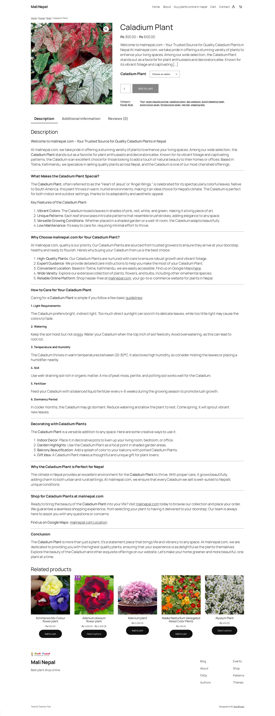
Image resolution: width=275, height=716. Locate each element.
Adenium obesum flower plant (94, 619)
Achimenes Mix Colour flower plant (50, 619)
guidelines (134, 297)
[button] (106, 29)
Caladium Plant (133, 73)
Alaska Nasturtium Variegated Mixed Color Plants (181, 619)
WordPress (238, 706)
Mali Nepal (39, 6)
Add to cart (145, 88)
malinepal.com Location (88, 522)
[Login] (233, 6)
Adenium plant (137, 618)
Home (34, 18)
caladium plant (177, 101)
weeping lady (198, 104)
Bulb (49, 18)
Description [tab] (44, 118)
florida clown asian (171, 104)
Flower (41, 18)
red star (186, 104)
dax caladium (194, 101)
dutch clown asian (149, 104)
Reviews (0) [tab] (118, 118)
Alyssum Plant (224, 618)
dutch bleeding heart (213, 101)
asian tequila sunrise (157, 101)
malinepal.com (119, 278)
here (197, 268)
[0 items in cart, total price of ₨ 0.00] (240, 6)
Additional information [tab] (81, 118)
